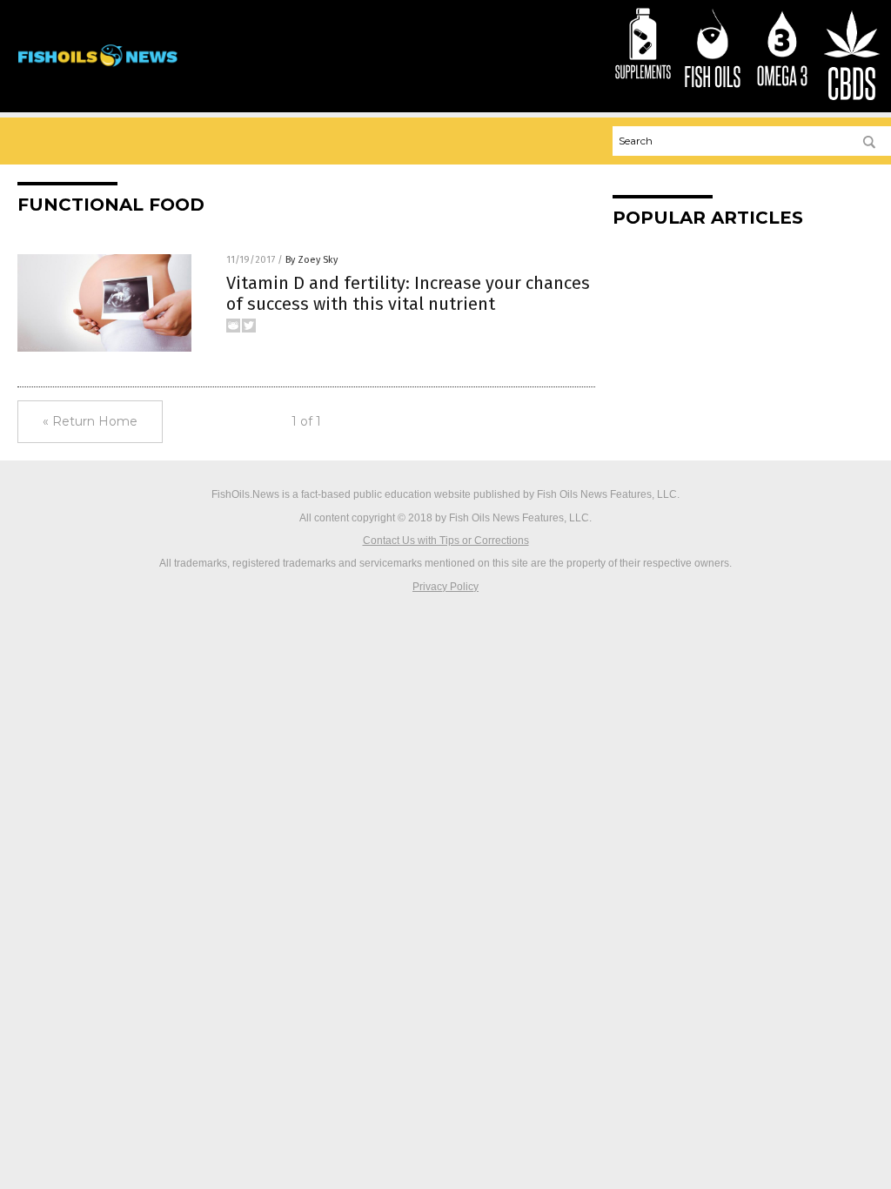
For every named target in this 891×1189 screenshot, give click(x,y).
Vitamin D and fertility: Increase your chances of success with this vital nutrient (408, 293)
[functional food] (97, 70)
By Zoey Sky (311, 259)
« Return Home (90, 421)
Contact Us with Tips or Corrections (446, 540)
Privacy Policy (445, 587)
